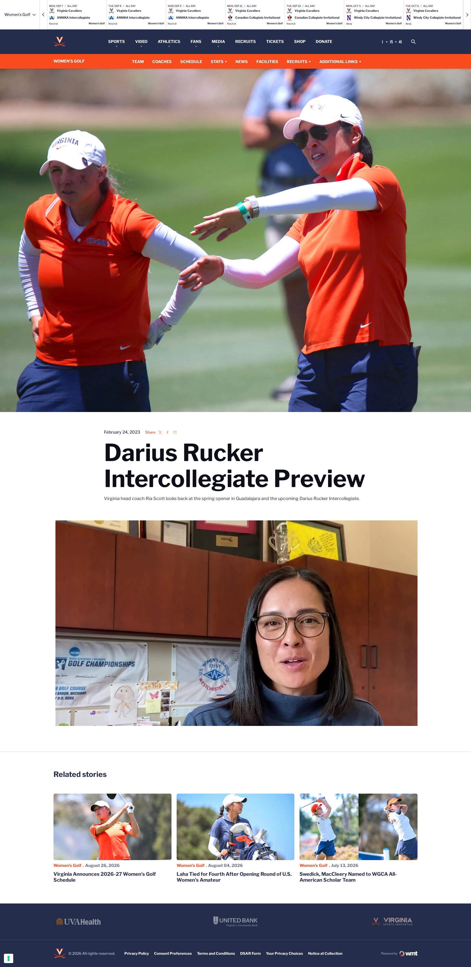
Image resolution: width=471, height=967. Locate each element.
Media (218, 41)
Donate (324, 41)
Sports (116, 41)
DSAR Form (250, 953)
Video (141, 41)
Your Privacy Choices (284, 953)
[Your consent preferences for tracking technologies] (8, 958)
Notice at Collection (325, 953)
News (242, 61)
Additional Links (338, 61)
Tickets (275, 41)
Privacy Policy (136, 953)
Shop (299, 41)
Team (138, 61)
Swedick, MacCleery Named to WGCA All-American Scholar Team (348, 877)
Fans (196, 41)
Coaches (162, 61)
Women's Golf (67, 865)
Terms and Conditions (216, 953)
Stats (217, 61)
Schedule (191, 61)
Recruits (245, 41)
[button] (43, 14)
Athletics (169, 41)
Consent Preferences (173, 953)
